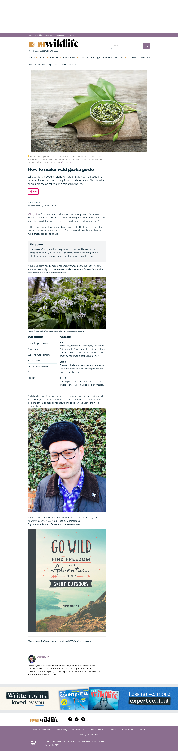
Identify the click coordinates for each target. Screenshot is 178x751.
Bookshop (56, 524)
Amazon (46, 524)
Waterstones (73, 524)
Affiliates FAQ (66, 162)
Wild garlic (33, 214)
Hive (64, 524)
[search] (146, 46)
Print (35, 191)
